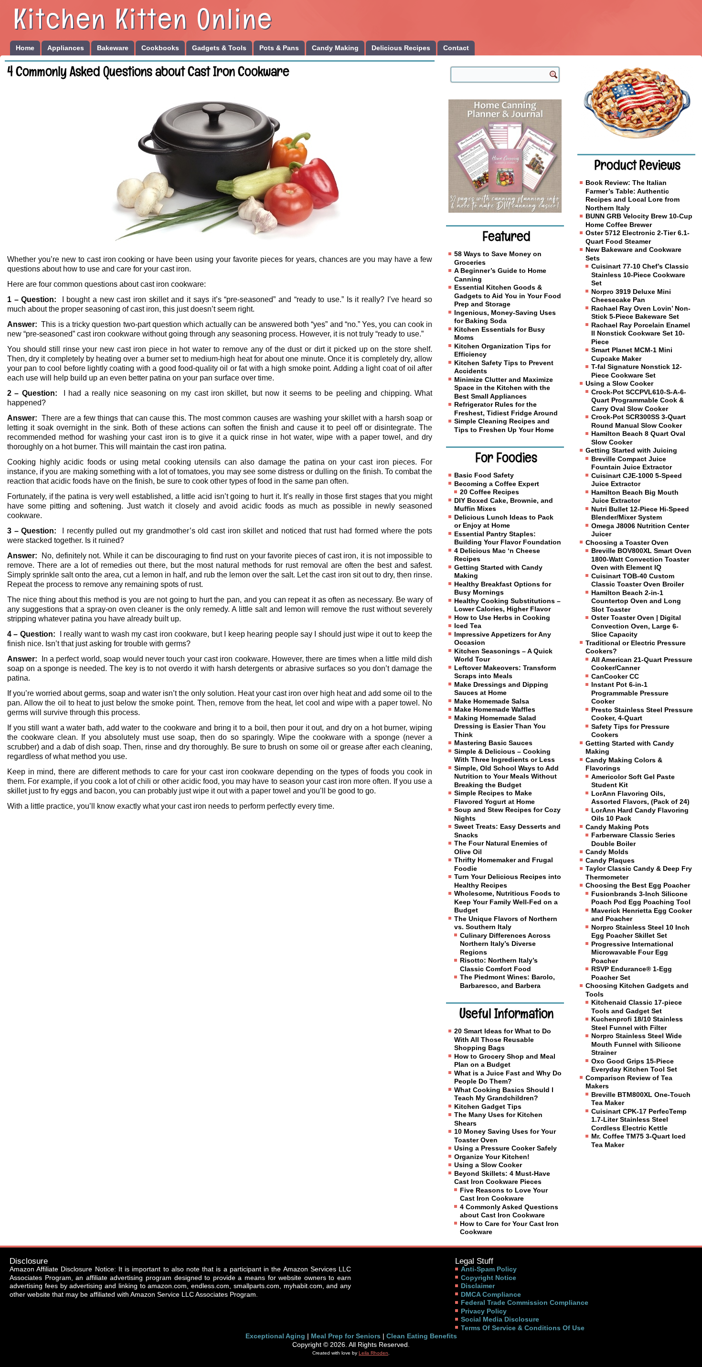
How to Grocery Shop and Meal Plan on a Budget (504, 1060)
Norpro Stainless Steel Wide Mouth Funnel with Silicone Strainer (636, 1044)
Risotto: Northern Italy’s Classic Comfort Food (499, 964)
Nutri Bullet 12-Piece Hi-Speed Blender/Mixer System (640, 513)
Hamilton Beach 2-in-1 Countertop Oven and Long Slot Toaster (636, 601)
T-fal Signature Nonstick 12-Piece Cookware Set (636, 371)
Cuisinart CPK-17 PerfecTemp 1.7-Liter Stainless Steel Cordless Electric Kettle (639, 1119)
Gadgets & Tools (219, 48)
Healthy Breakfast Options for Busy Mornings (502, 588)
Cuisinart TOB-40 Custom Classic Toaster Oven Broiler (637, 580)
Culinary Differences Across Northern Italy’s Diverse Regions (505, 944)
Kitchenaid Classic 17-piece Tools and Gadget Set (636, 1006)
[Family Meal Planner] (505, 156)
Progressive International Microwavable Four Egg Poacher (632, 952)
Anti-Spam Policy (489, 1269)
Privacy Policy (484, 1311)
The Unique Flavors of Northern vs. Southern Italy (505, 923)
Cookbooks (160, 48)
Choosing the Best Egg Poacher (637, 885)
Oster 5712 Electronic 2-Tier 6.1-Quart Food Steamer (637, 237)
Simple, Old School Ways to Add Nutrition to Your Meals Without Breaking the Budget (506, 776)
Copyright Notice (488, 1277)
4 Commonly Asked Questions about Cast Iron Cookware (509, 1211)
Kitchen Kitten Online (143, 18)
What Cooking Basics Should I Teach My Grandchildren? (503, 1094)
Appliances (65, 48)
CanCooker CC (615, 676)
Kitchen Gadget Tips (487, 1106)
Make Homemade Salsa (491, 701)
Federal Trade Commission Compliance (524, 1302)
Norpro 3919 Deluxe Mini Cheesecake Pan (631, 296)
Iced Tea (467, 625)
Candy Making (335, 48)
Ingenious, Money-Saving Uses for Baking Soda (505, 317)
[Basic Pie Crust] (636, 103)
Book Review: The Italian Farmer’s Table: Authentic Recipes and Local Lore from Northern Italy (632, 195)
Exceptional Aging (275, 1336)
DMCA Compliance (491, 1294)
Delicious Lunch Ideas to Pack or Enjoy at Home (503, 521)
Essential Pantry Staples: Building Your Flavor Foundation (507, 538)
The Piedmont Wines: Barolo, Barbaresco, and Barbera (507, 981)
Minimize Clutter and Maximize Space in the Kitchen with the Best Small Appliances (503, 388)
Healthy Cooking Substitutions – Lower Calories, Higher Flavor (507, 605)
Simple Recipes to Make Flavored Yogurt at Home (494, 797)
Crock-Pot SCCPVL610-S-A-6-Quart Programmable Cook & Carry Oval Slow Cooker (638, 400)
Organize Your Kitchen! (492, 1157)
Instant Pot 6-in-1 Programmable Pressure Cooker (630, 693)
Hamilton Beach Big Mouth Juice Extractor (635, 496)
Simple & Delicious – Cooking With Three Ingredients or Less (504, 756)
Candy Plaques (610, 860)
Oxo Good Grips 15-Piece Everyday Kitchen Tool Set (634, 1065)
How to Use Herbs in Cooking (502, 617)
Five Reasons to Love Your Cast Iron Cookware (504, 1194)
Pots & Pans (279, 48)
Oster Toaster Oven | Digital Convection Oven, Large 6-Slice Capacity (636, 626)
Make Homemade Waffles (494, 709)
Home (25, 48)
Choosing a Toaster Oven (627, 542)
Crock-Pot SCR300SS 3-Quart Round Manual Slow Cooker (638, 421)
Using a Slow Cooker (488, 1165)
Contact (456, 48)
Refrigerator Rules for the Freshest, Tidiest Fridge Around (506, 409)
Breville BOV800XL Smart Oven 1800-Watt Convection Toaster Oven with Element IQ (641, 559)
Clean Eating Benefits (421, 1336)
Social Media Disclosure (500, 1319)
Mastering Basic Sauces (493, 743)
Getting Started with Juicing (631, 450)
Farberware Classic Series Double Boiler (633, 839)
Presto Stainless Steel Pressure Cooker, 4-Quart (642, 714)
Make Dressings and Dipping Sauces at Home (501, 689)
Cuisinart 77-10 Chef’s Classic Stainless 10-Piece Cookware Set (640, 274)
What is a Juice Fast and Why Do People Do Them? (508, 1077)
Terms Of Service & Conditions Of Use (523, 1328)
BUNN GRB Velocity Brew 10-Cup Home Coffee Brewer (638, 220)
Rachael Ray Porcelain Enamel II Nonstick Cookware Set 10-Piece (640, 333)
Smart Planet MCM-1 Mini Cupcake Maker (631, 354)
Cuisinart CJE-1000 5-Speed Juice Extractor (636, 480)
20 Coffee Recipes (489, 492)
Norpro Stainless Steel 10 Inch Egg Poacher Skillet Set (640, 931)
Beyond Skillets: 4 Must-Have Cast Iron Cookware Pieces (502, 1178)
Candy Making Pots (617, 827)
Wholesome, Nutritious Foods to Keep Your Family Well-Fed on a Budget (507, 902)
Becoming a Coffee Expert (496, 484)
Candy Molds (606, 852)
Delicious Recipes (401, 48)
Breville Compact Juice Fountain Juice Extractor (631, 463)
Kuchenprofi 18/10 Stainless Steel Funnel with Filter (637, 1023)
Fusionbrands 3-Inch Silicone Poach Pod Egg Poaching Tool (641, 898)
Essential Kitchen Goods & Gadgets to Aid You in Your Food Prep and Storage (507, 295)
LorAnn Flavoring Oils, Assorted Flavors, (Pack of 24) (640, 798)
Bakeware (112, 48)
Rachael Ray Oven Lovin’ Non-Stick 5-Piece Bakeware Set (641, 312)
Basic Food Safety (484, 475)
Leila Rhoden (373, 1353)
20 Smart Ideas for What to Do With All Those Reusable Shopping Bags (502, 1039)
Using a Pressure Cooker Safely (505, 1148)
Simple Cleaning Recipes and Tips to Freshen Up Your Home (504, 425)
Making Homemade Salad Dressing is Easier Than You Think (500, 726)
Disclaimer (478, 1286)
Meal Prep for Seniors (346, 1336)
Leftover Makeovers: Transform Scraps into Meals (505, 672)
